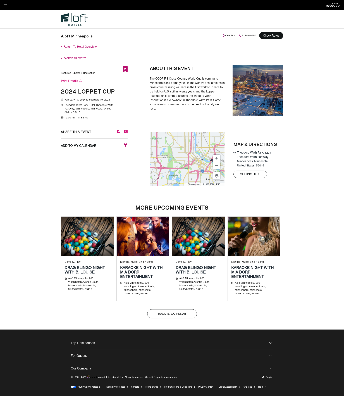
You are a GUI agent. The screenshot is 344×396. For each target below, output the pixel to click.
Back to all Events (75, 58)
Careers (135, 386)
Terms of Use (151, 386)
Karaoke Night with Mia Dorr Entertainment (141, 272)
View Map (230, 35)
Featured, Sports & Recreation (78, 73)
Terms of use (194, 184)
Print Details (69, 81)
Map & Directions (255, 144)
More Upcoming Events (172, 207)
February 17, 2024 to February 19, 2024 (87, 99)
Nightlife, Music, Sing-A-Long (136, 261)
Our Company (81, 368)
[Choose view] (216, 175)
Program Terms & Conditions (178, 386)
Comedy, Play (72, 261)
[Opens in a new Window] (333, 5)
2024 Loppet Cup (88, 91)
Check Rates (271, 35)
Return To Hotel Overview (80, 46)
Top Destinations (83, 343)
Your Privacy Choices (87, 386)
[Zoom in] (216, 158)
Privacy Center (205, 386)
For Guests (79, 356)
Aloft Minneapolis (76, 36)
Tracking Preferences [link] (114, 386)
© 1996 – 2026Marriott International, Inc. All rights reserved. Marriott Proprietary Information (124, 377)
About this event (172, 68)
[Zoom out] (216, 165)
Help (260, 386)
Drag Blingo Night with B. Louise (85, 269)
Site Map (247, 386)
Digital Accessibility (228, 386)
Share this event (76, 132)
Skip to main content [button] (12, 1)
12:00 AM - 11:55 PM (76, 117)
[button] (96, 108)
